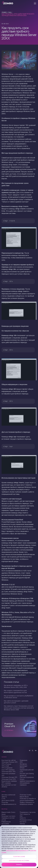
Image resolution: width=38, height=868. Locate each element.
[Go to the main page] (8, 3)
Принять (19, 864)
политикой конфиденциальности (17, 850)
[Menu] (35, 3)
